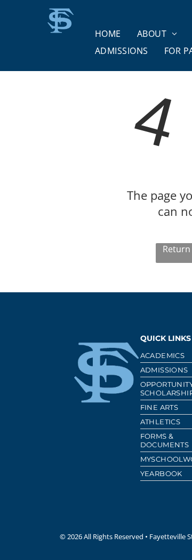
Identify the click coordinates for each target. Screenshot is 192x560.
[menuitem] (108, 33)
